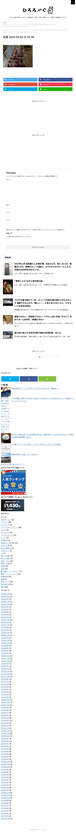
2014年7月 (5, 774)
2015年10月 (5, 736)
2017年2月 (5, 694)
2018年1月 (5, 668)
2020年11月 (5, 635)
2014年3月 (5, 785)
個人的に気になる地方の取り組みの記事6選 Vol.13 (37, 332)
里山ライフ (5, 581)
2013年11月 (5, 795)
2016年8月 (5, 710)
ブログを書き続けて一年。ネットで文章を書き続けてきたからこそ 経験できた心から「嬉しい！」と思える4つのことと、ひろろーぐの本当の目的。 (43, 302)
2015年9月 (5, 738)
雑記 (2, 586)
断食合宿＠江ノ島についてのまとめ (24, 454)
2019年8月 (5, 648)
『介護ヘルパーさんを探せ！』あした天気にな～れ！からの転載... (36, 444)
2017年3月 (5, 692)
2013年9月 (5, 800)
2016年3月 (5, 723)
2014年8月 (5, 772)
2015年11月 (5, 733)
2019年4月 (5, 650)
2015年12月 (5, 730)
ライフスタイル (7, 535)
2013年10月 (5, 798)
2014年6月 (5, 777)
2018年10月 (5, 661)
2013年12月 (5, 792)
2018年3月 (5, 666)
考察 (2, 568)
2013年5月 (5, 810)
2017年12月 (5, 671)
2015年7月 (5, 743)
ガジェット (5, 525)
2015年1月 (5, 759)
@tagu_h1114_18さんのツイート (13, 464)
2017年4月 (5, 689)
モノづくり (5, 532)
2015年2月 (5, 756)
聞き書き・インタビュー (10, 571)
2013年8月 (5, 803)
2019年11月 (5, 643)
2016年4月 (5, 720)
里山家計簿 (5, 584)
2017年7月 (5, 681)
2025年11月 (5, 596)
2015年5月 (5, 749)
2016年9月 (5, 707)
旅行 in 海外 (5, 558)
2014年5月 (5, 779)
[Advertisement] (38, 116)
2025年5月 (5, 599)
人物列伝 (4, 540)
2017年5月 (5, 687)
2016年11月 (5, 702)
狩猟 (2, 566)
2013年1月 (5, 816)
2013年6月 (5, 808)
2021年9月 (5, 627)
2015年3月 (5, 754)
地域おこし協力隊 (7, 543)
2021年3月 (5, 630)
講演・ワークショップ (9, 574)
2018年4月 (5, 663)
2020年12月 (5, 632)
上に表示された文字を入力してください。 (19, 236)
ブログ (3, 530)
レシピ (3, 537)
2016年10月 (5, 705)
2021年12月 (5, 625)
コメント (8, 179)
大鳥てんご (5, 550)
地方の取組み (6, 548)
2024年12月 (5, 601)
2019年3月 (5, 653)
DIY (2, 517)
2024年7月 (5, 607)
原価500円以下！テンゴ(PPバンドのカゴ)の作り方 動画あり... (35, 388)
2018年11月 (5, 658)
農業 (2, 579)
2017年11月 (5, 674)
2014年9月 (5, 769)
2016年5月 (5, 718)
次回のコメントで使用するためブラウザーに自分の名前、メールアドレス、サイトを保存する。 (36, 230)
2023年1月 (5, 617)
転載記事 (4, 576)
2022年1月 (5, 622)
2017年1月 (5, 697)
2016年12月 (5, 699)
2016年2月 (5, 725)
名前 (8, 205)
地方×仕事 (5, 545)
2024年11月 (5, 604)
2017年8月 (5, 679)
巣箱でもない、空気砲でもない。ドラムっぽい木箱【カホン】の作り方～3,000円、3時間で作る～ (43, 318)
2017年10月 (5, 676)
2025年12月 (5, 594)
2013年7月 (5, 805)
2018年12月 (5, 656)
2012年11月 (5, 818)
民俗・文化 (5, 561)
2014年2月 (5, 787)
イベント (4, 522)
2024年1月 (5, 609)
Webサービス (6, 519)
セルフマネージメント (9, 527)
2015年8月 (5, 741)
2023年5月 (5, 614)
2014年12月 (5, 761)
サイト (8, 220)
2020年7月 (5, 638)
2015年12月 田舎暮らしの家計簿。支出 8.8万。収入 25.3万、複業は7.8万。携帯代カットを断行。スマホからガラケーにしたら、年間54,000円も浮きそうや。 (43, 266)
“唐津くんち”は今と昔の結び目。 (29, 280)
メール (8, 212)
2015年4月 (5, 751)
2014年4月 (5, 782)
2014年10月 (5, 767)
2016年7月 (5, 712)
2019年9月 (5, 645)
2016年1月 (5, 728)
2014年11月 (5, 764)
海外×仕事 (5, 563)
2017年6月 (5, 684)
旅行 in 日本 (5, 556)
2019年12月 (5, 640)
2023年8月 (5, 612)
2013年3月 (5, 813)
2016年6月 (5, 715)
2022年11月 (5, 619)
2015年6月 (5, 746)
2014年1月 (5, 790)
